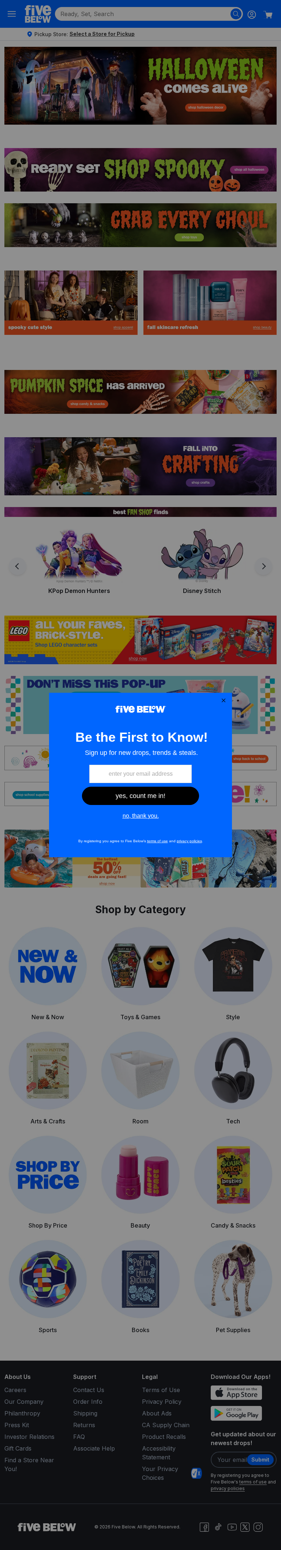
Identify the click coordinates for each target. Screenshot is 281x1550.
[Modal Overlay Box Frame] (140, 775)
